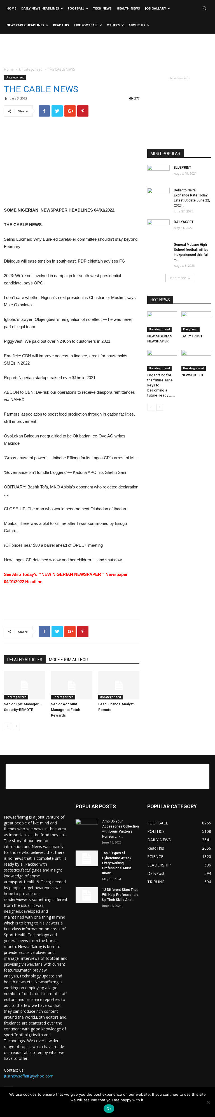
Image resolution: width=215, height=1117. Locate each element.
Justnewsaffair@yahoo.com (28, 1076)
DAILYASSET (183, 222)
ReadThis (61, 25)
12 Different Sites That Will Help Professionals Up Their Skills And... (120, 895)
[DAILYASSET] (158, 227)
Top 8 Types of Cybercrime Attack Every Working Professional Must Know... (116, 863)
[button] (204, 8)
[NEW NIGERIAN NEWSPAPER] (162, 321)
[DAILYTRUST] (196, 321)
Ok (108, 1108)
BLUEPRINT (182, 168)
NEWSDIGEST (192, 375)
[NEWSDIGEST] (196, 360)
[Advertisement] (107, 46)
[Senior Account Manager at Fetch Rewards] (71, 685)
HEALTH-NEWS (128, 8)
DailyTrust (190, 329)
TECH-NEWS (102, 8)
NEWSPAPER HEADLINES (25, 25)
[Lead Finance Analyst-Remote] (118, 685)
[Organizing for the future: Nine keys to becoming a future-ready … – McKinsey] (162, 360)
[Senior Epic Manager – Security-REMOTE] (24, 685)
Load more (177, 277)
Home (11, 8)
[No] (208, 1102)
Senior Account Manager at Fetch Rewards (65, 709)
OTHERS (113, 25)
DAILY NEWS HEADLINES (40, 8)
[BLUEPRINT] (158, 173)
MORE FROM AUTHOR (68, 659)
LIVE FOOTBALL (86, 25)
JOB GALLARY (155, 8)
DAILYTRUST (192, 336)
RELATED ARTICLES (24, 659)
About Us (136, 25)
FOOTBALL (76, 8)
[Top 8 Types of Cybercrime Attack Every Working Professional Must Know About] (87, 858)
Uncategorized (31, 69)
